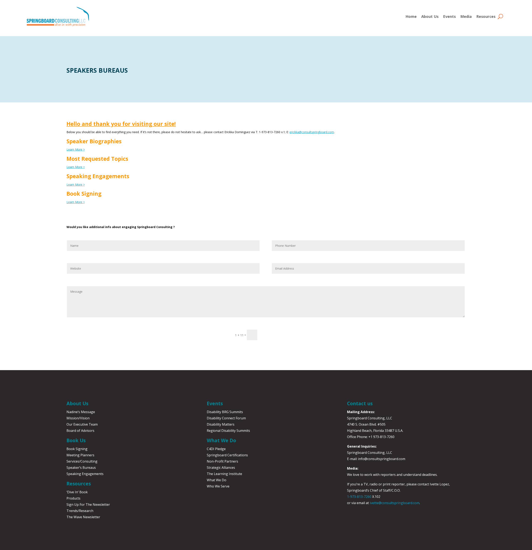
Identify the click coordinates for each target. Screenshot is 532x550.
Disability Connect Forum (226, 418)
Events (449, 16)
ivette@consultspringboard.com (394, 503)
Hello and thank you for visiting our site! (121, 124)
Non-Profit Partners (222, 461)
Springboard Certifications (227, 455)
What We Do (216, 480)
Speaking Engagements (84, 473)
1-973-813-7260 (359, 496)
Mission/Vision (78, 418)
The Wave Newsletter (83, 517)
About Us (429, 16)
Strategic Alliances (221, 467)
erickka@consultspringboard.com (311, 132)
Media (466, 16)
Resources (485, 16)
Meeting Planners (80, 455)
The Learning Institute (224, 473)
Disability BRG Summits (225, 412)
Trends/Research (79, 510)
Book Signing (76, 449)
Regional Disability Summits (228, 430)
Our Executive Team (82, 424)
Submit (270, 335)
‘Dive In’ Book (77, 492)
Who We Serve (218, 486)
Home (411, 16)
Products (73, 498)
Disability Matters (220, 424)
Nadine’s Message (80, 412)
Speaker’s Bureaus (81, 467)
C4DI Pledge (216, 449)
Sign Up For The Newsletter (88, 504)
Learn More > (75, 149)
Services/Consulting (81, 461)
